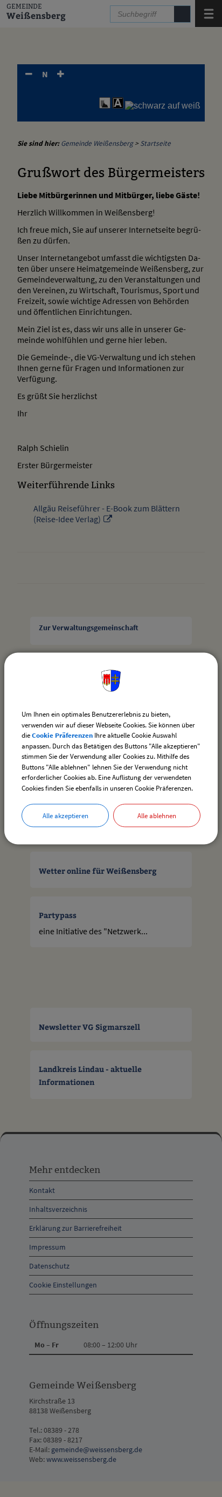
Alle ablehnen (156, 815)
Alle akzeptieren (65, 815)
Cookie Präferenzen (62, 735)
